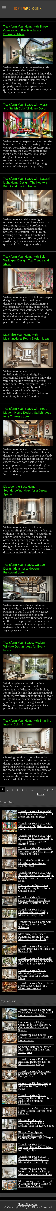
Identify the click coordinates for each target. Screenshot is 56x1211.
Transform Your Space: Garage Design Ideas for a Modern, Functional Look (24, 568)
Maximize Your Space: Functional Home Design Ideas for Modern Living (33, 936)
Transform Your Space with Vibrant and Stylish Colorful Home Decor (35, 826)
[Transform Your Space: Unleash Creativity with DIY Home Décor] (9, 1038)
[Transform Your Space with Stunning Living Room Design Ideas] (9, 1075)
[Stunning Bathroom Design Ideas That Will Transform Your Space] (9, 1050)
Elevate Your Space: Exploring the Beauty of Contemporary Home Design (35, 1135)
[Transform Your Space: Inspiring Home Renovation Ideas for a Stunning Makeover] (9, 1099)
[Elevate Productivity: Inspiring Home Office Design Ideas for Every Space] (9, 1124)
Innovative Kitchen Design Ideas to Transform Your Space (34, 1085)
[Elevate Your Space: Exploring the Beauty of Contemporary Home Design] (9, 1136)
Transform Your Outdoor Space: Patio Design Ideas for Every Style (36, 948)
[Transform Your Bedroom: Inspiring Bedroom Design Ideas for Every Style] (9, 1063)
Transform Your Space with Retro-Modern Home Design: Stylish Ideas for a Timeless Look (27, 412)
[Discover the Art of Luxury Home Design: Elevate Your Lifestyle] (9, 1112)
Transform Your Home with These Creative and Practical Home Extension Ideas (25, 30)
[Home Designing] (28, 8)
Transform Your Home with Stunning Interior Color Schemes (35, 924)
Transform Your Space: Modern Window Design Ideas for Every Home (24, 646)
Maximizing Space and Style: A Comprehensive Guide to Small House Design (36, 1183)
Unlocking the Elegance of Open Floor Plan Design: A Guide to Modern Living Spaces (34, 1026)
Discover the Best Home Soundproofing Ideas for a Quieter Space (26, 490)
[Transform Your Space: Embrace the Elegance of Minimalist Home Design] (9, 1160)
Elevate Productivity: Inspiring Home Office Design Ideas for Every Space (36, 1123)
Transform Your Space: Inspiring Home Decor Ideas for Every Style (35, 1147)
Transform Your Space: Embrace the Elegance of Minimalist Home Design (33, 1159)
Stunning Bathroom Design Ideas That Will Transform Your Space (34, 1049)
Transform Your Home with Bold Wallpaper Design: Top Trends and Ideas (26, 260)
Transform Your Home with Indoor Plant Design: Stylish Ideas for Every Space (35, 960)
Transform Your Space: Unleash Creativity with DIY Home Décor (35, 1037)
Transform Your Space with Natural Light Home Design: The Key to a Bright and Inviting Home (26, 182)
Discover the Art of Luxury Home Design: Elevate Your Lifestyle (35, 1110)
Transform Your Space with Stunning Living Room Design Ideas (34, 1073)
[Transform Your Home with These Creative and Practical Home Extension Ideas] (9, 1013)
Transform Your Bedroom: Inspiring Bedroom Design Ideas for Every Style (34, 1061)
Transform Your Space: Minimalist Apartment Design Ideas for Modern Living (33, 974)
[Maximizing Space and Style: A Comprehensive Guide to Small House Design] (9, 1185)
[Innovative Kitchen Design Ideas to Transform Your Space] (9, 1087)
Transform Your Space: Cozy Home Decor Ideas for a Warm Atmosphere (35, 985)
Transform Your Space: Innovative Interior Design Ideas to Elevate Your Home (35, 1171)
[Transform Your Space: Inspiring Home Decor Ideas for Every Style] (9, 1148)
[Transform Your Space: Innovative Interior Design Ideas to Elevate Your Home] (9, 1172)
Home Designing (28, 1204)
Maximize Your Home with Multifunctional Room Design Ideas (34, 863)
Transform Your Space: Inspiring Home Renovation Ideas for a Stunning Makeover (35, 1099)
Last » (41, 794)
